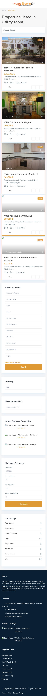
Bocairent (9, 62)
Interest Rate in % (11, 493)
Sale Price (8, 467)
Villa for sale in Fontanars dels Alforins (20, 259)
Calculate (24, 504)
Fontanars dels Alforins (14, 252)
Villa (6, 559)
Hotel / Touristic (11, 533)
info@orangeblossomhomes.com (16, 613)
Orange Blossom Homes (13, 617)
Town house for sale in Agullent (21, 174)
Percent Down (10, 476)
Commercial (9, 528)
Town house (9, 554)
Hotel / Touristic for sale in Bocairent (18, 69)
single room (9, 544)
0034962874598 (11, 610)
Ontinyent (9, 117)
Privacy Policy (18, 693)
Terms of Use (6, 693)
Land (7, 538)
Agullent (9, 169)
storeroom (9, 549)
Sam (10, 87)
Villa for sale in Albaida (27, 444)
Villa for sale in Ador (26, 425)
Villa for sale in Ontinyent (18, 122)
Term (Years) (9, 484)
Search (23, 367)
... (15, 79)
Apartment (9, 523)
